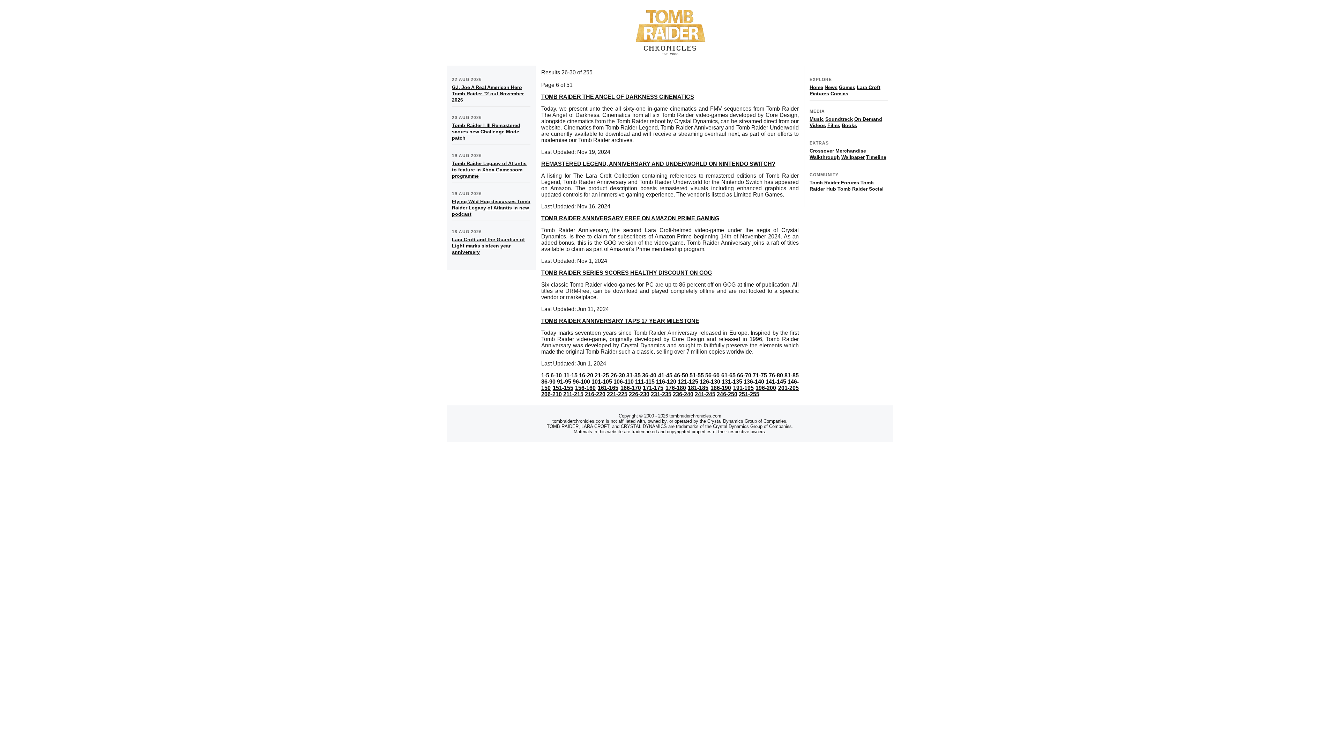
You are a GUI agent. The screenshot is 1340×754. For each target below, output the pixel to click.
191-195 (743, 388)
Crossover (822, 151)
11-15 (571, 375)
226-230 (639, 394)
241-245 (705, 394)
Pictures (819, 93)
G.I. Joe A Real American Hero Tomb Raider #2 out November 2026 (488, 93)
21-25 (602, 375)
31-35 (633, 375)
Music (817, 119)
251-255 (749, 394)
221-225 (617, 394)
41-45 (665, 375)
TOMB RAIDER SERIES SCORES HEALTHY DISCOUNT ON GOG (626, 273)
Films (833, 125)
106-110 (623, 382)
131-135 (732, 382)
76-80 (776, 375)
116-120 (666, 382)
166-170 (630, 388)
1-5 (545, 375)
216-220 (595, 394)
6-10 (556, 375)
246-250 (727, 394)
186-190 (720, 388)
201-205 (788, 388)
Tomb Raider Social (861, 189)
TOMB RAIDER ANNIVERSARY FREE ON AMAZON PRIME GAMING (630, 218)
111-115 (645, 382)
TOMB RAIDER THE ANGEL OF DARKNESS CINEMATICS (617, 97)
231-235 (661, 394)
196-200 (765, 388)
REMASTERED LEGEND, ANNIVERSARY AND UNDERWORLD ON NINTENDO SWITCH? (658, 164)
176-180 (675, 388)
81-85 (791, 375)
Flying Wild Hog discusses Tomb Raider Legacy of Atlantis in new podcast (491, 208)
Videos (818, 125)
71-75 (760, 375)
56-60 (712, 375)
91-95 (564, 382)
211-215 (573, 394)
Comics (839, 93)
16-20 (586, 375)
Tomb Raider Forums (834, 182)
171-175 (653, 388)
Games (847, 87)
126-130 (710, 382)
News (831, 87)
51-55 (697, 375)
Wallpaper (853, 157)
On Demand (868, 119)
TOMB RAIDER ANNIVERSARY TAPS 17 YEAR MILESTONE (620, 321)
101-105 (601, 382)
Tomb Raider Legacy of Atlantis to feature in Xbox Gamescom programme (489, 170)
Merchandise (850, 151)
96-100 (581, 382)
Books (849, 125)
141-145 (776, 382)
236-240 (683, 394)
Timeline (876, 157)
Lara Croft (868, 87)
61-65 (728, 375)
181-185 (698, 388)
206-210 (551, 394)
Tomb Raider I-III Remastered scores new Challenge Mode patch (486, 132)
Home (816, 87)
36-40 (649, 375)
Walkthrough (825, 157)
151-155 (563, 388)
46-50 (681, 375)
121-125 (688, 382)
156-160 (585, 388)
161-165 (608, 388)
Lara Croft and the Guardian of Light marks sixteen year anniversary (488, 246)
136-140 (754, 382)
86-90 (548, 382)
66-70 (744, 375)
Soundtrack (839, 119)
